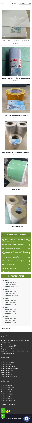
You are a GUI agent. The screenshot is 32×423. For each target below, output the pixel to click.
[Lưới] (2, 4)
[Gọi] (3, 410)
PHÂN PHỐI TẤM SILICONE (8, 366)
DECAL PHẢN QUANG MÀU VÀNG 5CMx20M (16, 115)
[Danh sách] (3, 4)
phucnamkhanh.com (17, 418)
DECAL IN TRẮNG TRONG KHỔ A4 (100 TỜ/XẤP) (16, 41)
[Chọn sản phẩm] (16, 23)
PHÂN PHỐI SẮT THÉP (7, 370)
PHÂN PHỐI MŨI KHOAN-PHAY (9, 368)
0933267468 (11, 347)
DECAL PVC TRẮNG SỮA (16, 226)
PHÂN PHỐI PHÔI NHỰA (7, 362)
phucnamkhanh (9, 349)
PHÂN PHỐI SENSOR (7, 394)
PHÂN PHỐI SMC (5, 396)
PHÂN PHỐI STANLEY (7, 398)
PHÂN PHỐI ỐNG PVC (7, 374)
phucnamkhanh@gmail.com (13, 345)
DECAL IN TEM (16, 189)
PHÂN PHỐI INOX (6, 372)
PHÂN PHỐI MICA (6, 364)
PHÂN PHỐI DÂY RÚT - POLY (9, 376)
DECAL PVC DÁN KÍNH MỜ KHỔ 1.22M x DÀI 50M (16, 78)
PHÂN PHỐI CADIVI (6, 390)
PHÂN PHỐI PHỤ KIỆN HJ (8, 400)
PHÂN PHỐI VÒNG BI (6, 385)
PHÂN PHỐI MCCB (6, 392)
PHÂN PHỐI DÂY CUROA (8, 388)
